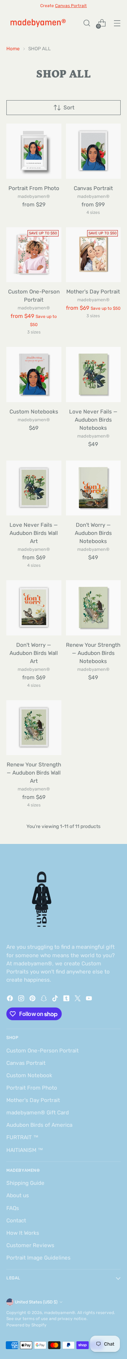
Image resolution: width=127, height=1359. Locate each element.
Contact (16, 1220)
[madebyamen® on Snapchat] (44, 999)
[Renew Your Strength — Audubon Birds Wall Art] (33, 727)
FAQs (12, 1208)
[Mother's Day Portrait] (93, 254)
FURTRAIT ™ (22, 1137)
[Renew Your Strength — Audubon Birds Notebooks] (93, 607)
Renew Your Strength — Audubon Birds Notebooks (93, 653)
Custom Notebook (29, 1075)
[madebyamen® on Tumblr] (67, 999)
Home (13, 48)
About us (17, 1195)
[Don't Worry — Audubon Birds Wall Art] (33, 607)
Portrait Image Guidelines (38, 1258)
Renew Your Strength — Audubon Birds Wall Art (34, 772)
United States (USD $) (36, 1302)
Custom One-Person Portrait (42, 1050)
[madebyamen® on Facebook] (10, 999)
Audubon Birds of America (39, 1125)
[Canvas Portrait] (93, 151)
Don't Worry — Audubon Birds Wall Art (34, 653)
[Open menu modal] (117, 23)
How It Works (22, 1233)
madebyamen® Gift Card (37, 1112)
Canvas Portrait (93, 188)
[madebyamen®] (38, 23)
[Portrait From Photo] (33, 151)
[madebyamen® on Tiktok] (56, 999)
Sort (69, 107)
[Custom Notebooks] (33, 374)
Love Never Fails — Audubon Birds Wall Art (34, 533)
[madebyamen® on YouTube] (89, 999)
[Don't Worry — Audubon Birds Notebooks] (93, 488)
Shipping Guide (25, 1183)
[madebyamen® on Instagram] (22, 999)
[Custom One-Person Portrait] (33, 254)
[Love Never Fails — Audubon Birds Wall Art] (33, 488)
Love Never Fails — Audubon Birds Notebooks (93, 420)
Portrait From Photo (33, 188)
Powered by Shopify (26, 1325)
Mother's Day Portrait (93, 292)
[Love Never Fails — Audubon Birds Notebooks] (93, 374)
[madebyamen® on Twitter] (78, 999)
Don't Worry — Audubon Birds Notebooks (93, 533)
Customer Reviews (30, 1245)
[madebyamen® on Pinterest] (33, 999)
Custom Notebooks (34, 412)
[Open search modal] (86, 23)
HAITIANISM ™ (24, 1150)
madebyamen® (59, 1312)
